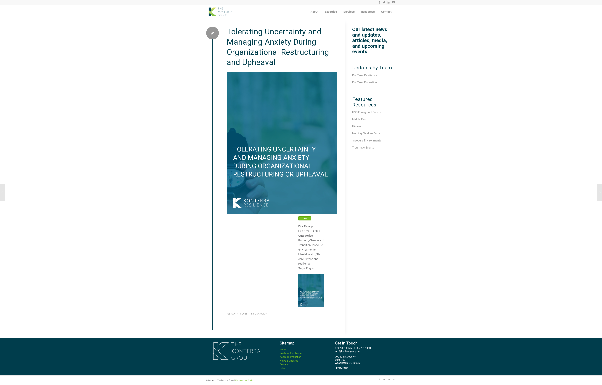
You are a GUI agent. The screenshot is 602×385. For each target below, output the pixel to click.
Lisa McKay (261, 313)
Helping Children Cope (366, 133)
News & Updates (289, 360)
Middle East (359, 119)
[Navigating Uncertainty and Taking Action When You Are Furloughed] (2, 192)
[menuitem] (316, 12)
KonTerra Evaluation (364, 82)
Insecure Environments (366, 140)
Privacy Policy (341, 368)
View (304, 218)
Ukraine (357, 126)
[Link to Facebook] (379, 2)
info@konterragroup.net (347, 351)
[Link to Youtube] (393, 2)
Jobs (282, 368)
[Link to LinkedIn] (388, 2)
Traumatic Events (363, 147)
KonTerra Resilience (364, 75)
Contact (284, 364)
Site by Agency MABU (244, 380)
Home (283, 349)
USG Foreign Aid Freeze (366, 112)
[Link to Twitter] (384, 2)
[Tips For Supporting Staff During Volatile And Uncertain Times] (599, 192)
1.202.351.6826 (343, 348)
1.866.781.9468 (362, 348)
